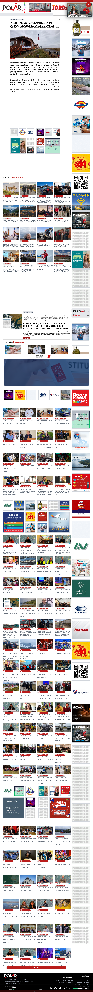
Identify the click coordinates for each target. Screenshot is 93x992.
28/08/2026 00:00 (43, 671)
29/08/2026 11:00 (9, 418)
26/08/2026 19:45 (26, 910)
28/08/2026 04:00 (43, 650)
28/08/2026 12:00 (26, 608)
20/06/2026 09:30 (42, 263)
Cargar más (36, 967)
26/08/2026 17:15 (26, 959)
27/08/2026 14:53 (61, 733)
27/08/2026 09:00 (26, 775)
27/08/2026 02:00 (9, 861)
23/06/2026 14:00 (25, 263)
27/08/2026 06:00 (9, 836)
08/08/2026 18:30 (25, 218)
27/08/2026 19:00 (61, 691)
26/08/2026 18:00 (61, 934)
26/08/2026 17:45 (9, 959)
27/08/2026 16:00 (26, 733)
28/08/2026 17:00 (9, 587)
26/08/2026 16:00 (61, 959)
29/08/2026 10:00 (26, 418)
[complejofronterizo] (45, 194)
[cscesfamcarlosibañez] (63, 711)
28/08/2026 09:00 (26, 629)
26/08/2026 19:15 (43, 910)
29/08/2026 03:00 (9, 463)
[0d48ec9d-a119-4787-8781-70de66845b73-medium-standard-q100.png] (12, 10)
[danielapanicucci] (11, 711)
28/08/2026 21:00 (9, 486)
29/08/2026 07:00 (9, 441)
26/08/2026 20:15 (61, 885)
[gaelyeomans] (28, 711)
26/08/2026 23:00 (61, 861)
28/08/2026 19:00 (43, 545)
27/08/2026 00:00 (43, 861)
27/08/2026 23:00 (61, 671)
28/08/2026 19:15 (26, 545)
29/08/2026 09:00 (44, 418)
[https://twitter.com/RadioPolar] (24, 7)
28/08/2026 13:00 (29, 312)
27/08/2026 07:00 (61, 775)
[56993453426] (24, 3)
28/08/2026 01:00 (26, 671)
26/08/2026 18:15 (43, 934)
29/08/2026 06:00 (26, 441)
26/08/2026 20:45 (43, 885)
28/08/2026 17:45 (43, 566)
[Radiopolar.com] (2, 14)
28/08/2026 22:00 (61, 463)
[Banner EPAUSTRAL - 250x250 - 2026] (81, 449)
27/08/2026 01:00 (26, 861)
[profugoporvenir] (28, 194)
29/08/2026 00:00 (26, 463)
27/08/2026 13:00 (26, 754)
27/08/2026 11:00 (61, 754)
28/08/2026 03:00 (61, 650)
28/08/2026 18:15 (9, 566)
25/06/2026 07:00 (8, 263)
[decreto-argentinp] (13, 328)
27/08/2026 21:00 (26, 691)
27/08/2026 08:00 (43, 775)
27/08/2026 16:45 (61, 712)
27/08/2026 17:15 (26, 712)
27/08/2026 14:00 (9, 754)
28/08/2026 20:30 (26, 486)
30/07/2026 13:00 (42, 218)
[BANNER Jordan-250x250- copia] (81, 638)
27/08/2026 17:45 (9, 712)
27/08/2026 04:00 (43, 836)
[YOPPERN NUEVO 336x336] (81, 94)
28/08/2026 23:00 (44, 463)
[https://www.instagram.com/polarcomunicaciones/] (24, 9)
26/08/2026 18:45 (9, 934)
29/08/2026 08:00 (61, 418)
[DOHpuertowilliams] (45, 711)
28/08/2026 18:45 (61, 545)
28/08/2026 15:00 (43, 587)
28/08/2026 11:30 (43, 608)
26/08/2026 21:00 (26, 885)
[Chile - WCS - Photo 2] (11, 194)
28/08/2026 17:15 (61, 566)
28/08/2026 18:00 (26, 566)
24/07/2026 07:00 (59, 218)
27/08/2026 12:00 (43, 754)
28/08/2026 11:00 (61, 608)
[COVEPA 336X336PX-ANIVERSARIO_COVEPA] (81, 171)
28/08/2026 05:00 (26, 650)
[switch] (65, 988)
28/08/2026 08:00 (43, 629)
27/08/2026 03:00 (61, 836)
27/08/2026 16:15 (9, 733)
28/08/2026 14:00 (61, 587)
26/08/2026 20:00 (9, 910)
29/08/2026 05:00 (44, 441)
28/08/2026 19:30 (9, 545)
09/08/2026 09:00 (8, 218)
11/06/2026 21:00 (59, 263)
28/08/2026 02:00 (9, 671)
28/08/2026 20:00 (44, 486)
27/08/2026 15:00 (43, 733)
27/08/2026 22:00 (9, 691)
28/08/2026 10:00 (9, 629)
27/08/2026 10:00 (9, 775)
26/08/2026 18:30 (26, 934)
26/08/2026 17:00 (43, 959)
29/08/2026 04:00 (61, 441)
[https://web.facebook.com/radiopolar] (24, 5)
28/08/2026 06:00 (9, 650)
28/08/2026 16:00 (26, 587)
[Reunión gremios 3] (62, 194)
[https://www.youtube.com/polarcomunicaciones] (24, 11)
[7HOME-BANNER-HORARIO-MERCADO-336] (81, 517)
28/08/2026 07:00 (61, 629)
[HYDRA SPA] (81, 721)
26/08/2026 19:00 (61, 910)
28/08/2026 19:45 (61, 486)
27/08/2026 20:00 (43, 691)
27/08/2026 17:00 (43, 712)
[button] (88, 4)
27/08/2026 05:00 (26, 836)
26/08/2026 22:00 (9, 885)
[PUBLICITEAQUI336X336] (81, 306)
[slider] (13, 989)
